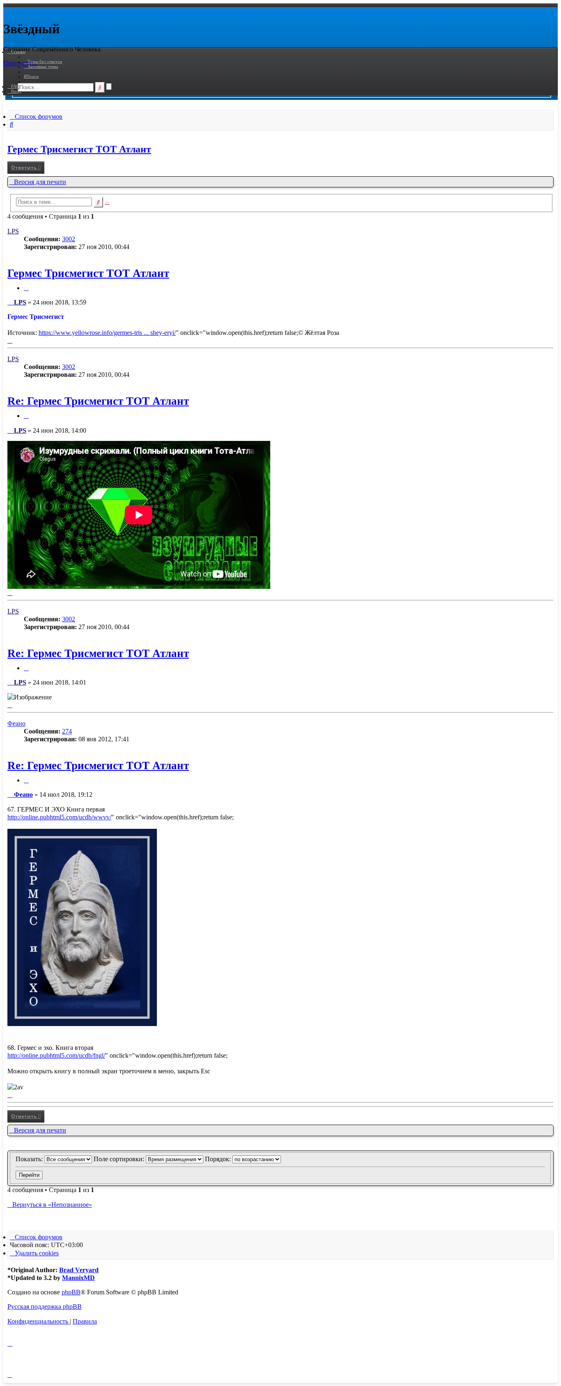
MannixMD (78, 1277)
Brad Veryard (79, 1269)
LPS (13, 231)
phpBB (71, 1292)
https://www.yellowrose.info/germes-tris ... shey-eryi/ (107, 332)
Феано (16, 723)
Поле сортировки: (120, 1158)
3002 (68, 238)
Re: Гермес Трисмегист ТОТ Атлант (98, 401)
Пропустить (20, 63)
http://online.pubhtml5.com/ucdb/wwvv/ (59, 817)
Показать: (30, 1158)
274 (67, 731)
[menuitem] (43, 61)
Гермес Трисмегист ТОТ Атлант (79, 149)
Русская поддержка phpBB (44, 1306)
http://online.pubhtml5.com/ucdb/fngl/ (56, 1055)
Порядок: (218, 1158)
